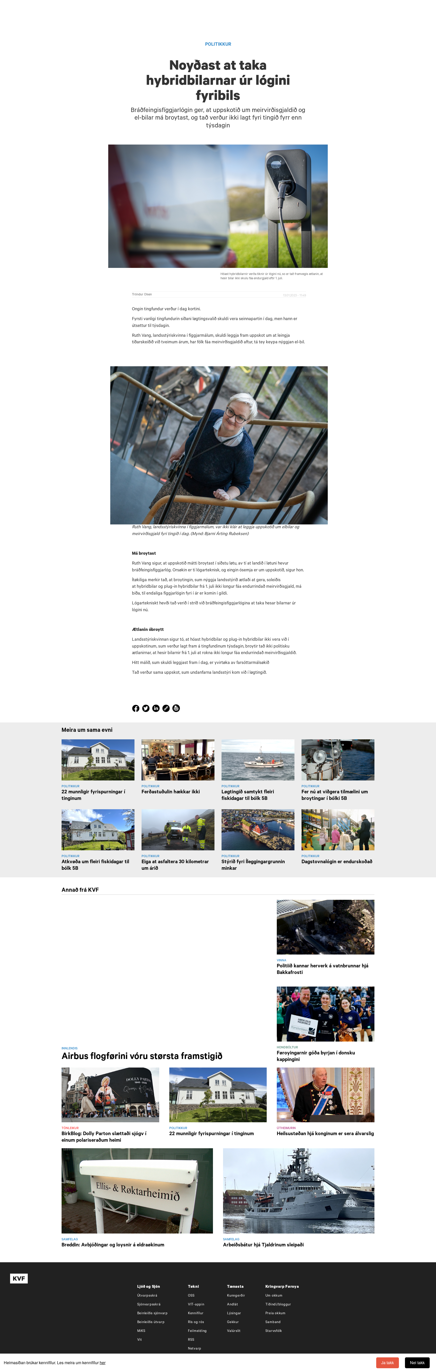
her (102, 1362)
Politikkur (218, 44)
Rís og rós (196, 1322)
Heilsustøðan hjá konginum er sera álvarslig (325, 1134)
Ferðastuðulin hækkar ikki (171, 792)
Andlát (232, 1305)
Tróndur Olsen (142, 295)
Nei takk (417, 1362)
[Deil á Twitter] (146, 709)
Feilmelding (197, 1331)
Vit (139, 1340)
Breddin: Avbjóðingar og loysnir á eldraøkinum (113, 1245)
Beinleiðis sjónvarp (152, 1313)
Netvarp (194, 1349)
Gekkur (233, 1322)
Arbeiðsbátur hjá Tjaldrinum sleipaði (263, 1245)
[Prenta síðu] (176, 709)
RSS (191, 1340)
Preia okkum (275, 1313)
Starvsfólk (273, 1331)
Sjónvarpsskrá (149, 1305)
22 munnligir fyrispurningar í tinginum (211, 1134)
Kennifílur (196, 1313)
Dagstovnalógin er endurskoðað (337, 862)
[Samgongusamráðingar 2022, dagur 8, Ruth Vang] (219, 445)
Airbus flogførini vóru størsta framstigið (142, 1057)
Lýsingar (234, 1313)
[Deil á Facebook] (136, 709)
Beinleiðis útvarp (151, 1322)
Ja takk (387, 1362)
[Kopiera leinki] (166, 709)
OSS (191, 1296)
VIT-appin (196, 1305)
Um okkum (274, 1296)
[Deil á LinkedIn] (156, 709)
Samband (273, 1322)
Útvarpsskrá (147, 1296)
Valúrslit (234, 1331)
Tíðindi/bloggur (278, 1305)
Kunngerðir (236, 1296)
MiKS (141, 1331)
